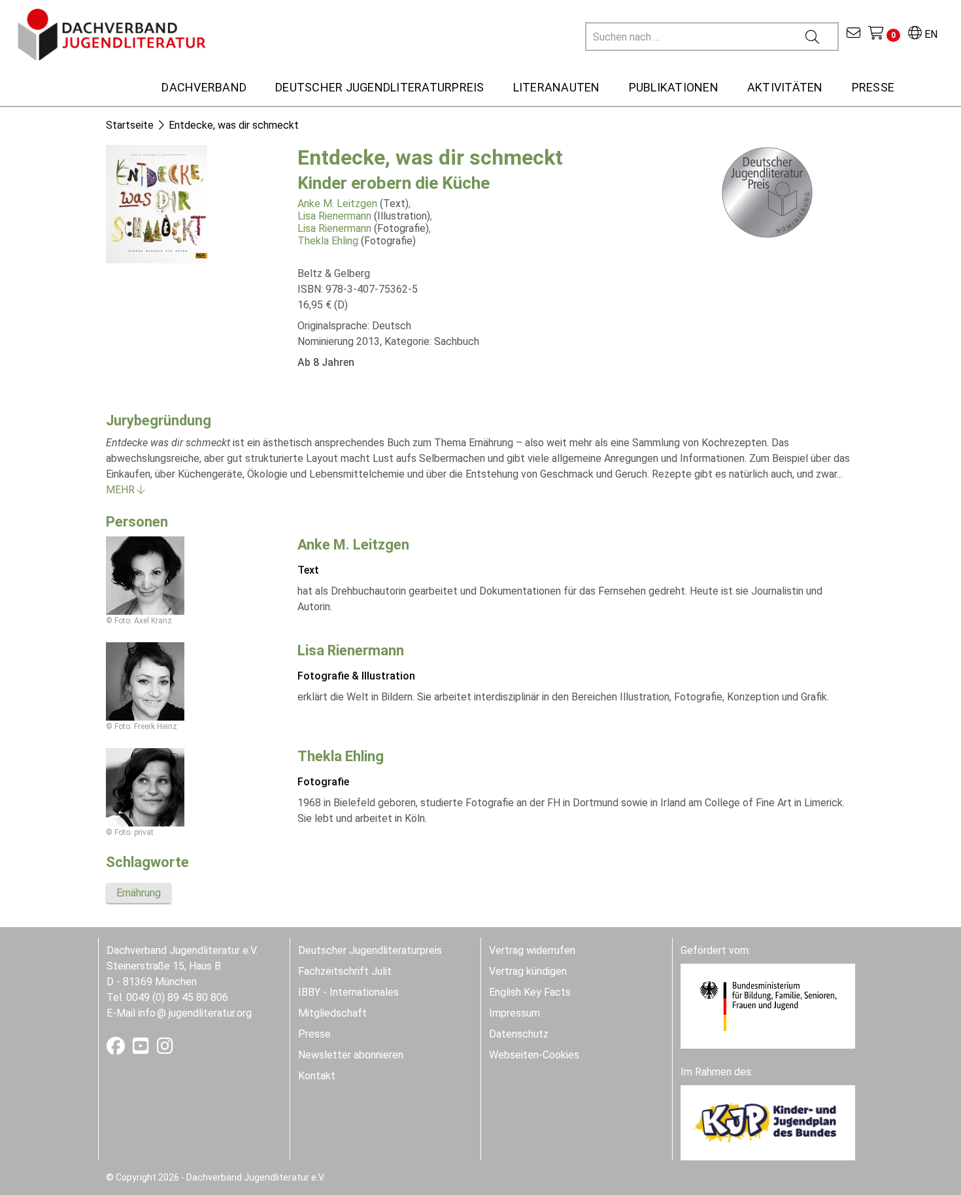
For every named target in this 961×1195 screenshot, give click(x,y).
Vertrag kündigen (528, 971)
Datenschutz (518, 1034)
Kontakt (316, 1076)
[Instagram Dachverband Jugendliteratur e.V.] (165, 1049)
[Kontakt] (853, 34)
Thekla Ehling (327, 241)
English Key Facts (530, 992)
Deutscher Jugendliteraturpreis (370, 950)
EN (929, 34)
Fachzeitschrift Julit (345, 971)
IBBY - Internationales (348, 992)
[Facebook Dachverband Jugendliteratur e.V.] (117, 1049)
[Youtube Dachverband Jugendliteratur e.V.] (142, 1049)
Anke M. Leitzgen (337, 203)
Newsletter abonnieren (350, 1055)
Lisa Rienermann (334, 216)
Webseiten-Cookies (534, 1055)
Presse (314, 1034)
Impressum (514, 1013)
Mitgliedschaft (332, 1013)
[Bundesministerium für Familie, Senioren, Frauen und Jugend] (768, 1005)
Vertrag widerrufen (532, 950)
